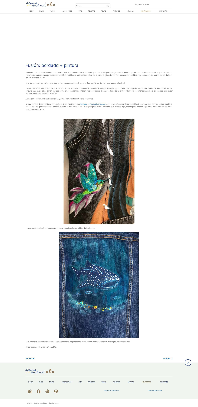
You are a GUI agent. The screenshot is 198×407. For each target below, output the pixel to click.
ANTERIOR (29, 358)
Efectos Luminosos (97, 104)
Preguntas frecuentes (142, 4)
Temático (116, 11)
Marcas (130, 11)
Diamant (83, 104)
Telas (103, 11)
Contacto (163, 11)
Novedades (145, 11)
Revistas (91, 11)
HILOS (41, 11)
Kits (80, 11)
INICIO (31, 11)
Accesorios (67, 11)
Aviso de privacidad (155, 390)
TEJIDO (52, 11)
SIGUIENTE (168, 358)
